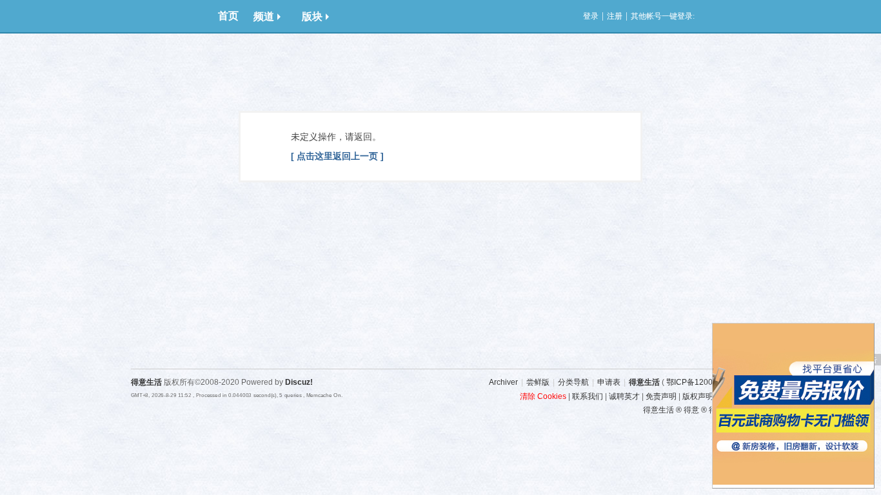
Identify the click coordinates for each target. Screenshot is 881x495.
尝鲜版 (537, 382)
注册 (614, 16)
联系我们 (587, 396)
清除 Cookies (543, 396)
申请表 (608, 382)
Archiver (503, 382)
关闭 (867, 330)
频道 (263, 16)
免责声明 (661, 396)
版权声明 (697, 396)
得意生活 (644, 382)
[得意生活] (169, 16)
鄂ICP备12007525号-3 (706, 382)
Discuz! (299, 382)
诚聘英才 (624, 396)
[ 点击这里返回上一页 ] (337, 156)
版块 (312, 16)
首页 (228, 15)
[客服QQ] (766, 318)
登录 (591, 16)
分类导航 (573, 382)
